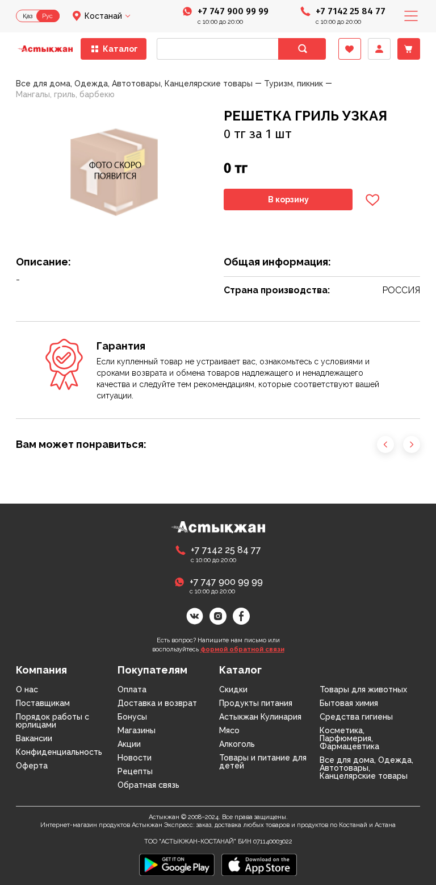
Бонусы (132, 717)
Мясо (229, 730)
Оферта (32, 766)
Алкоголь (237, 744)
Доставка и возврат (157, 703)
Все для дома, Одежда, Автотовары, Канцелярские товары (366, 768)
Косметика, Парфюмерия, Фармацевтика (349, 738)
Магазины (137, 730)
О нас (27, 689)
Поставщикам (43, 703)
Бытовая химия (349, 703)
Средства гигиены (356, 717)
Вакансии (34, 738)
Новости (135, 758)
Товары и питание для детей (263, 762)
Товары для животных (363, 689)
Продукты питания (255, 703)
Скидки (233, 689)
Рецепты (135, 771)
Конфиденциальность (59, 752)
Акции (129, 744)
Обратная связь (148, 785)
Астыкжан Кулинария (260, 717)
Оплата (132, 689)
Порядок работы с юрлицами (52, 721)
